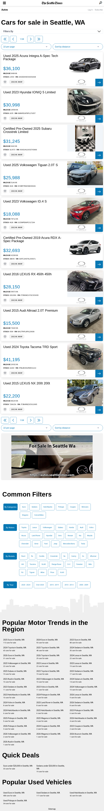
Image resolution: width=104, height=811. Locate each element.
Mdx (90, 564)
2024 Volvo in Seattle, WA (14, 703)
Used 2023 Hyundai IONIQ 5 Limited (29, 92)
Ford (46, 544)
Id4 (22, 564)
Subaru (60, 527)
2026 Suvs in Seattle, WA (14, 656)
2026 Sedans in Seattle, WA (81, 703)
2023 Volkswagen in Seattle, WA (50, 680)
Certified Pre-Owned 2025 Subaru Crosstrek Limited (27, 130)
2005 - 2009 (83, 585)
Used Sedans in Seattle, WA (48, 794)
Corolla (41, 556)
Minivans (85, 507)
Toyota (23, 527)
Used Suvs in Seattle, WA (14, 794)
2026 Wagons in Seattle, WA (48, 735)
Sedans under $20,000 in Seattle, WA (50, 769)
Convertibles (39, 515)
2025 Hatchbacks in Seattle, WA (50, 711)
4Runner (93, 556)
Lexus (34, 527)
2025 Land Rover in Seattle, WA (49, 703)
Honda (71, 527)
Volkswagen (47, 527)
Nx (64, 556)
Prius (52, 572)
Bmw (36, 544)
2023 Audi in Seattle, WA (13, 680)
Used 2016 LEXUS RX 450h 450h (27, 274)
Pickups (61, 507)
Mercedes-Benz (69, 544)
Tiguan (32, 572)
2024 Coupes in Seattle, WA (48, 727)
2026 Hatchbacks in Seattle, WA (83, 719)
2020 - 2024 (25, 585)
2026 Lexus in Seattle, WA (81, 696)
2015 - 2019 (54, 585)
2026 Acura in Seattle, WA (81, 735)
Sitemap (52, 809)
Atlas (42, 572)
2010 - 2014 (69, 585)
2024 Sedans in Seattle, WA (81, 649)
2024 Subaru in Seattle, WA (81, 680)
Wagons (25, 515)
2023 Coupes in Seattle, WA (81, 727)
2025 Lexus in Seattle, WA (81, 664)
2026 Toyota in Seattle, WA (47, 656)
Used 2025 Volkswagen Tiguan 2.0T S (30, 165)
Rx (32, 556)
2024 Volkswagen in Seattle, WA (83, 688)
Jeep (55, 544)
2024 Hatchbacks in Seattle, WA (16, 711)
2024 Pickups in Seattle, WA (48, 696)
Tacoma (33, 564)
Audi (81, 527)
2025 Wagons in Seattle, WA (48, 719)
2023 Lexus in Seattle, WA (47, 664)
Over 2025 (40, 585)
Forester (79, 564)
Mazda (89, 536)
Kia (80, 536)
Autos (4, 9)
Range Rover (56, 564)
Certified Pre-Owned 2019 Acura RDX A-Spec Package (32, 239)
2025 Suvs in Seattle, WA (14, 641)
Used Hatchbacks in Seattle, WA (83, 794)
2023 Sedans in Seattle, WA (15, 688)
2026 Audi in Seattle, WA (13, 743)
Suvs (24, 507)
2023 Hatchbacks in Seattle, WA (16, 696)
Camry (73, 556)
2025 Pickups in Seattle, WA (15, 719)
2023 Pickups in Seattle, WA (81, 711)
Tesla (83, 544)
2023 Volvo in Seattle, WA (47, 688)
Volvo (91, 527)
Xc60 (62, 572)
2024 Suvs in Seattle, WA (47, 641)
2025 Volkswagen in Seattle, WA (17, 664)
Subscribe (99, 9)
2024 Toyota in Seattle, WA (14, 649)
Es (83, 556)
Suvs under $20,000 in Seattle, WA (17, 767)
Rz (22, 572)
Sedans (34, 507)
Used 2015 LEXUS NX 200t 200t (26, 383)
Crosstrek (54, 556)
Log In (90, 9)
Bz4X (44, 564)
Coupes (73, 507)
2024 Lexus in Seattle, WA (81, 656)
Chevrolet (25, 544)
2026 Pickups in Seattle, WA (15, 727)
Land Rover (36, 536)
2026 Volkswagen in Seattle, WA (17, 735)
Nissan (70, 536)
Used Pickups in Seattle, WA (15, 802)
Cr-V (68, 564)
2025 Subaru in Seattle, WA (15, 672)
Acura (23, 536)
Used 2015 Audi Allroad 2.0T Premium (30, 310)
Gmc (60, 536)
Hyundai (49, 536)
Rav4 (23, 556)
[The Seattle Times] (52, 3)
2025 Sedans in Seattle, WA (81, 672)
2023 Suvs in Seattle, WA (80, 641)
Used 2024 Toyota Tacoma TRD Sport (30, 347)
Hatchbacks (47, 507)
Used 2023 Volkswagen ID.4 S (25, 201)
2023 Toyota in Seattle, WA (47, 672)
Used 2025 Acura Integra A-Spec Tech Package (30, 57)
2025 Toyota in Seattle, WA (47, 649)
